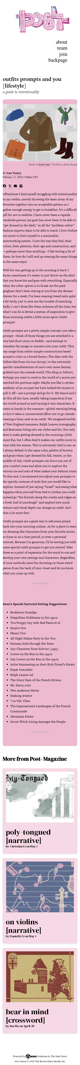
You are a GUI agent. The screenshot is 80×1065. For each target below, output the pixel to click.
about (61, 41)
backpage (57, 59)
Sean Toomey (14, 173)
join (63, 53)
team (62, 47)
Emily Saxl (44, 164)
